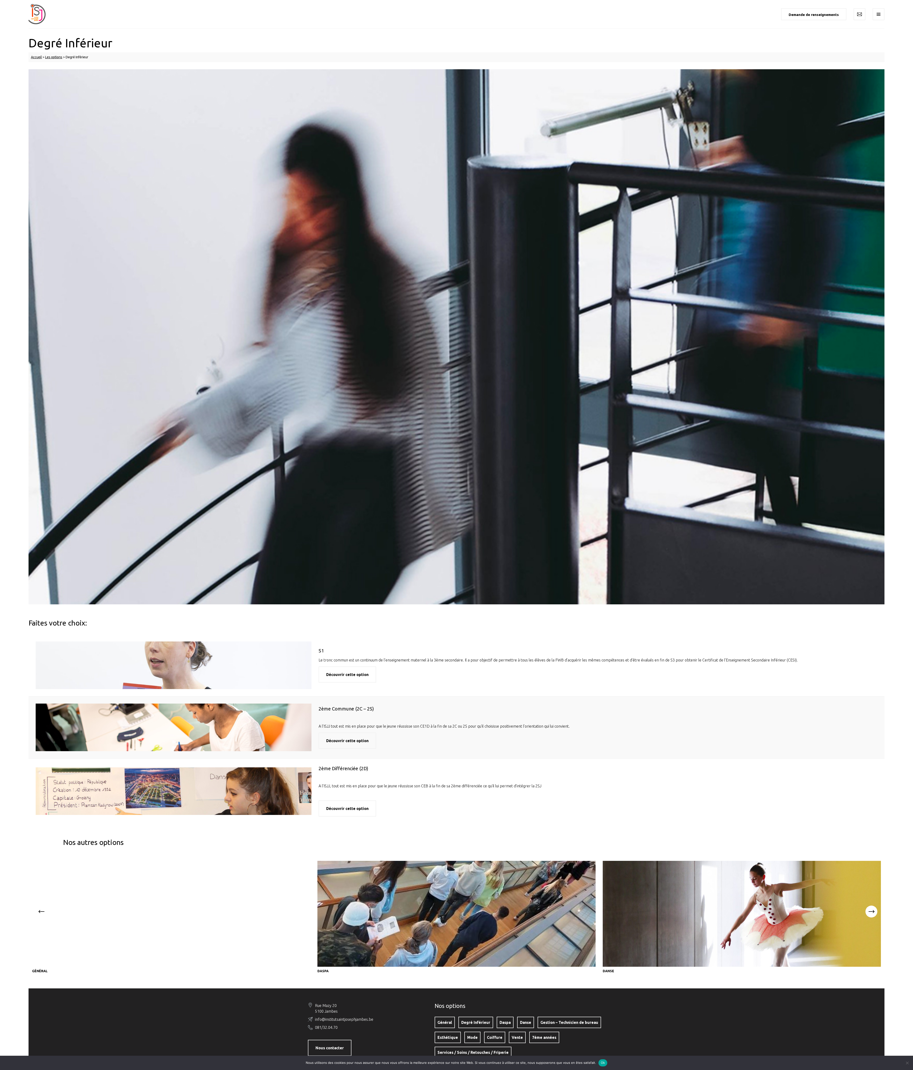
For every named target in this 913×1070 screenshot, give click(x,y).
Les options (53, 57)
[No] (907, 1062)
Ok (603, 1063)
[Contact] (859, 14)
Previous (42, 911)
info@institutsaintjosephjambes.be (344, 1019)
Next (871, 911)
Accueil (36, 57)
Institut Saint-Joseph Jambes (40, 14)
